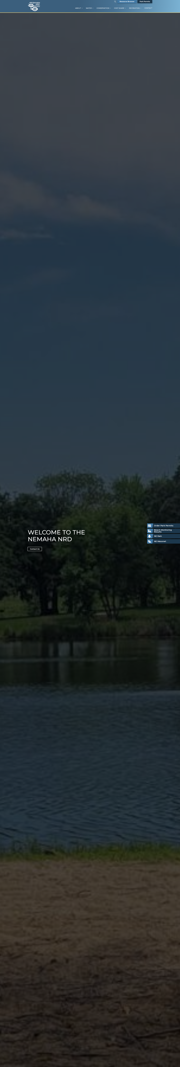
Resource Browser (127, 1)
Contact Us (35, 549)
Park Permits (145, 1)
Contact (148, 8)
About (78, 8)
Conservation (103, 8)
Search (115, 1)
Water (89, 8)
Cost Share (119, 8)
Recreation (134, 8)
